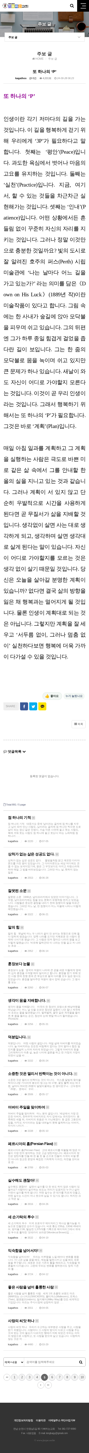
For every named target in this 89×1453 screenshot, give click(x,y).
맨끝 (48, 1385)
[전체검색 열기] (72, 5)
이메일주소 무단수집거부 (61, 1420)
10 (82, 1377)
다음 (40, 1385)
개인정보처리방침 (23, 1420)
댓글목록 (14, 751)
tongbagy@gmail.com (57, 1433)
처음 (6, 1377)
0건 (34, 78)
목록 (80, 724)
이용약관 (40, 1420)
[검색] (80, 1362)
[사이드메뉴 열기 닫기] (83, 6)
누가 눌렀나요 (74, 696)
